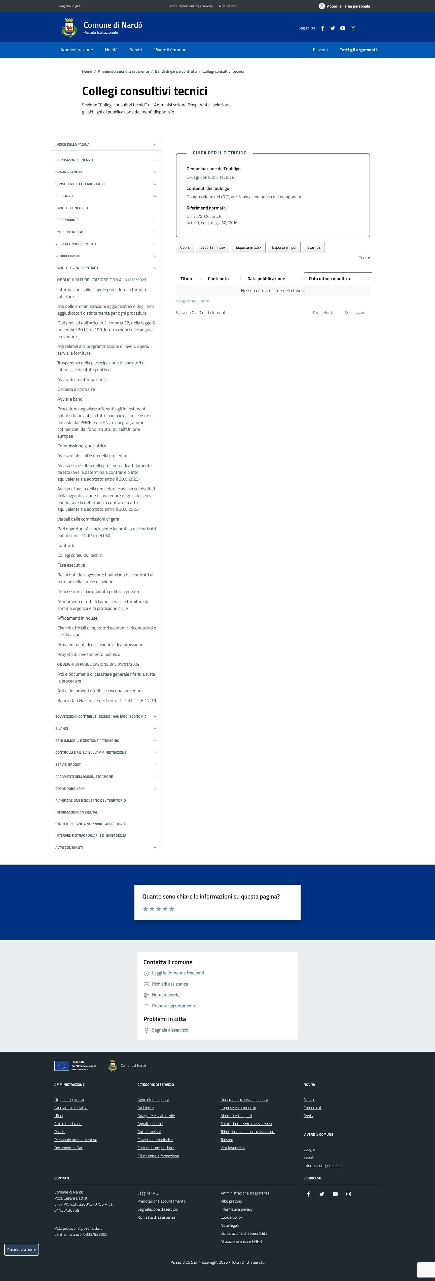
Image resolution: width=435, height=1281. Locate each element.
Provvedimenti (68, 256)
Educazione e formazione (158, 1156)
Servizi (136, 49)
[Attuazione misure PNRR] (76, 1067)
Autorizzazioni (149, 1132)
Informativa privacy (237, 1209)
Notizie (309, 1099)
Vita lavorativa (233, 1148)
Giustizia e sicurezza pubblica (244, 1099)
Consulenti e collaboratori (80, 184)
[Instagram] (351, 28)
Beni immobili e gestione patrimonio (87, 740)
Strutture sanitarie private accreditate (90, 823)
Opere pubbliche (70, 788)
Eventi (309, 1157)
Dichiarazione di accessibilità (244, 1233)
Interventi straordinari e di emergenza (90, 835)
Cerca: (364, 257)
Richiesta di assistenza (156, 1217)
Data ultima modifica (329, 278)
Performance (67, 219)
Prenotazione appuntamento (161, 1201)
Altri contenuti (69, 847)
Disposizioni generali (74, 159)
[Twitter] (331, 28)
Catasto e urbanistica (155, 1140)
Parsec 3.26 (180, 1262)
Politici (59, 1132)
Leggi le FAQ (147, 1193)
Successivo (355, 312)
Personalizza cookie (21, 1249)
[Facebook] (321, 28)
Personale (64, 195)
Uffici (58, 1116)
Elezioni (320, 49)
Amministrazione (76, 49)
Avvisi (308, 1116)
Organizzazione (69, 172)
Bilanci (61, 728)
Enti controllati (70, 231)
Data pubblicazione (266, 278)
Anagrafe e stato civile (156, 1116)
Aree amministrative (71, 1107)
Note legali (230, 1225)
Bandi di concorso (71, 207)
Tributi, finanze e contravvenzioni (248, 1132)
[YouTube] (341, 28)
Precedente (324, 312)
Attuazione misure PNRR (241, 1241)
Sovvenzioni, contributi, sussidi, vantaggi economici (101, 716)
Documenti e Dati (68, 1148)
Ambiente (145, 1107)
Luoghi (309, 1149)
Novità (111, 49)
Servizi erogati (68, 764)
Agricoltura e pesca (153, 1099)
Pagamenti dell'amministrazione (84, 776)
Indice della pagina (72, 144)
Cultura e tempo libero (155, 1148)
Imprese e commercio (238, 1107)
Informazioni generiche (323, 1165)
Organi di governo (69, 1099)
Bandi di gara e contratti (176, 71)
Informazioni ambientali (77, 812)
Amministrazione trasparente (191, 6)
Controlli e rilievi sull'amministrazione (91, 752)
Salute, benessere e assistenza (246, 1124)
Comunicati (313, 1107)
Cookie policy (231, 1217)
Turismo (227, 1140)
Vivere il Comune (170, 49)
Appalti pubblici (150, 1124)
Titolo (186, 278)
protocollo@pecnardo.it (82, 1228)
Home (87, 71)
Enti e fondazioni (68, 1124)
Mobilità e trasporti (236, 1116)
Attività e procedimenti (75, 243)
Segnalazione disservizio (157, 1209)
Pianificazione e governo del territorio (90, 800)
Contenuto (218, 278)
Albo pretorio (228, 6)
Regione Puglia (69, 6)
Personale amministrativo (75, 1140)
